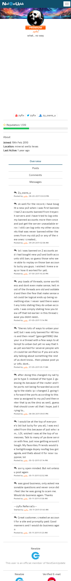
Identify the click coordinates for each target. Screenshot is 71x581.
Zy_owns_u (24, 192)
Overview (35, 161)
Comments (35, 174)
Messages (35, 181)
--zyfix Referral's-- (25, 506)
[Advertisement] (35, 76)
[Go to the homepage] (13, 4)
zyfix (21, 115)
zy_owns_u (49, 115)
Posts (35, 168)
